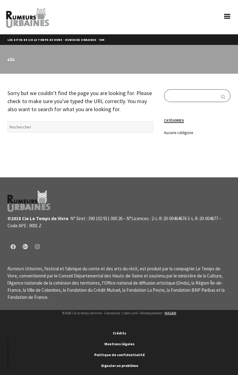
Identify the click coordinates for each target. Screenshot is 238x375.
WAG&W (170, 313)
